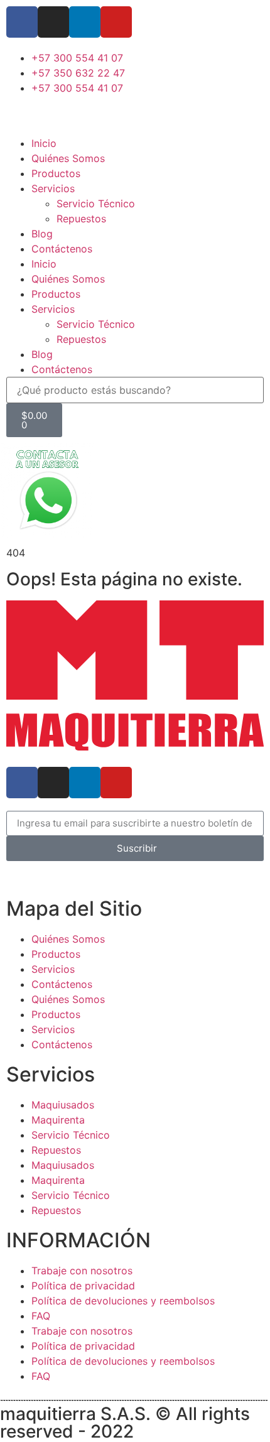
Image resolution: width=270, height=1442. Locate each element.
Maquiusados (62, 1104)
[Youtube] (116, 22)
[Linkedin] (84, 22)
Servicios (53, 188)
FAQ (40, 1315)
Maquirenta (58, 1120)
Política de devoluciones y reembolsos (123, 1300)
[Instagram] (53, 22)
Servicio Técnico (96, 203)
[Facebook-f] (22, 22)
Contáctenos (61, 248)
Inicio (44, 143)
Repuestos (81, 218)
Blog (42, 233)
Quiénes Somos (68, 158)
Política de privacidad (83, 1285)
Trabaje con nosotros (81, 1270)
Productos (55, 173)
